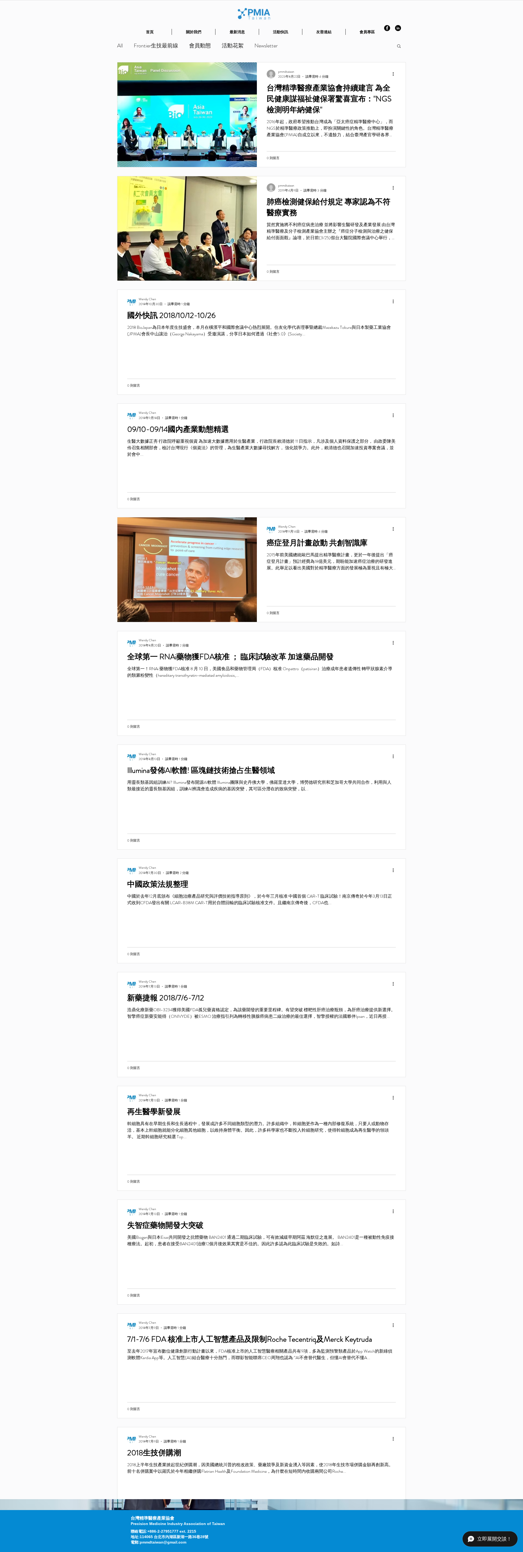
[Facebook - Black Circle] (387, 28)
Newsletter (266, 46)
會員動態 (200, 46)
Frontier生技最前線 (156, 46)
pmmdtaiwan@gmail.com (163, 1542)
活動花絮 (233, 46)
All (120, 46)
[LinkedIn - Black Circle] (398, 28)
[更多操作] (395, 74)
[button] (399, 46)
